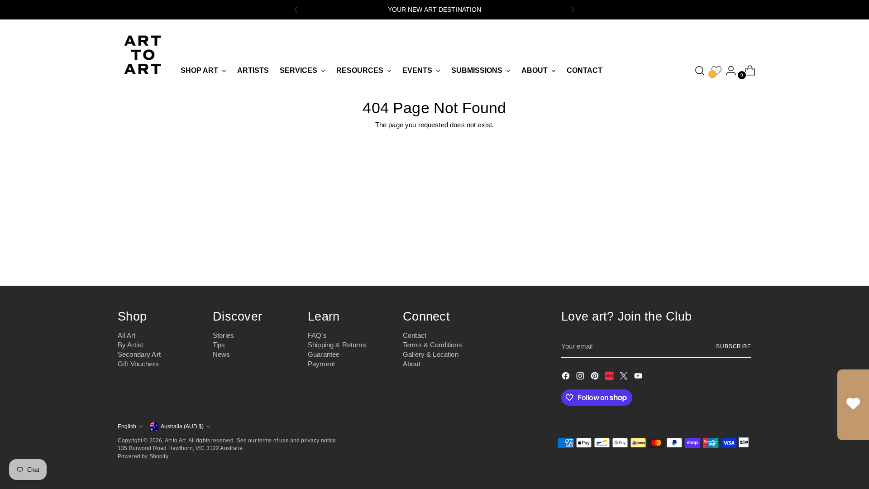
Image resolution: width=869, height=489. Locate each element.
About (411, 364)
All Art (126, 335)
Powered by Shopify (143, 456)
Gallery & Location (430, 354)
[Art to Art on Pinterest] (595, 377)
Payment (321, 364)
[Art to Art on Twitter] (624, 377)
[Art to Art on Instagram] (581, 377)
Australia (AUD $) (182, 426)
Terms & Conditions (432, 345)
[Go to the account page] (727, 71)
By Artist (130, 345)
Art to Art (175, 440)
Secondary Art (139, 354)
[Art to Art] (142, 55)
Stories (223, 335)
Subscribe (733, 346)
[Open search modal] (700, 71)
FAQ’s (317, 335)
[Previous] (296, 9)
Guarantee (323, 354)
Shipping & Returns (337, 345)
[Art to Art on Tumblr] (610, 377)
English (127, 426)
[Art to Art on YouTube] (639, 377)
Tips (219, 345)
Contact (414, 335)
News (221, 354)
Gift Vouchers (138, 364)
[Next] (573, 9)
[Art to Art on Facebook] (566, 377)
